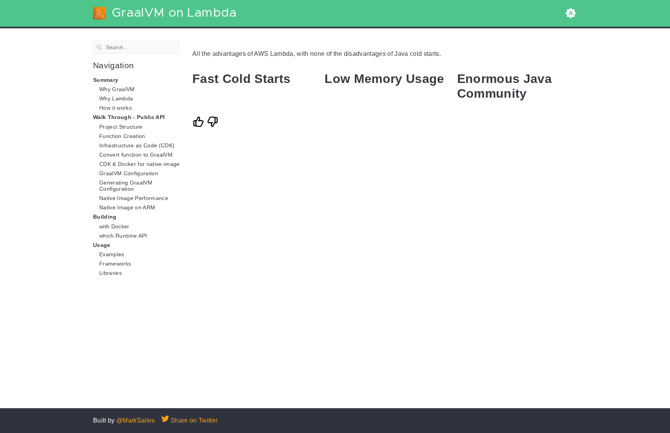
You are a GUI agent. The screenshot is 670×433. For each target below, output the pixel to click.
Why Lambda (116, 98)
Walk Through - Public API (129, 117)
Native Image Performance (133, 198)
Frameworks (115, 263)
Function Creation (122, 136)
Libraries (110, 273)
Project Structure (121, 126)
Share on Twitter (193, 420)
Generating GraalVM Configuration (125, 185)
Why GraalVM (117, 89)
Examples (111, 254)
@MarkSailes (135, 420)
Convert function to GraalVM (136, 155)
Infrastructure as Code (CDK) (136, 145)
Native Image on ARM (127, 207)
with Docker (114, 226)
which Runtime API (123, 235)
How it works (115, 108)
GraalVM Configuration (128, 173)
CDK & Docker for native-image (139, 164)
